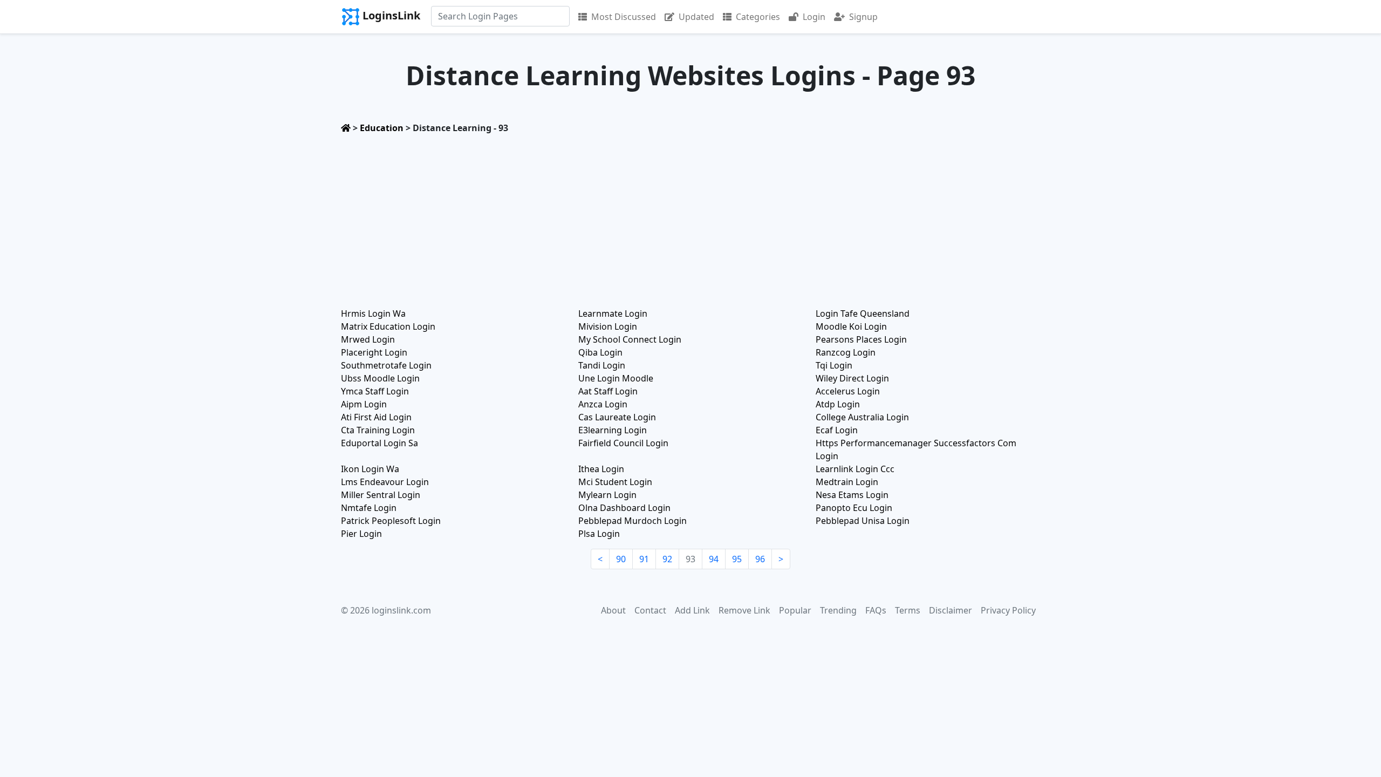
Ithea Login (601, 469)
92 (667, 559)
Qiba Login (600, 352)
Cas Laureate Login (617, 417)
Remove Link (744, 610)
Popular (795, 610)
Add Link (692, 610)
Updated (696, 17)
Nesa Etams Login (852, 495)
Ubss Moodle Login (380, 378)
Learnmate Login (612, 313)
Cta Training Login (378, 430)
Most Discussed (623, 17)
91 (644, 559)
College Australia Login (862, 417)
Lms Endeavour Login (385, 482)
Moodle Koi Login (851, 326)
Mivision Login (607, 326)
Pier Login (361, 534)
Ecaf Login (837, 430)
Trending (838, 610)
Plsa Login (599, 534)
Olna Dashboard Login (624, 508)
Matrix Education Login (388, 326)
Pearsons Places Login (861, 339)
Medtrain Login (847, 482)
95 (737, 559)
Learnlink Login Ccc (855, 469)
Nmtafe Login (368, 508)
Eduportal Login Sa (379, 443)
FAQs (875, 610)
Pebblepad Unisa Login (863, 521)
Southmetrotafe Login (386, 365)
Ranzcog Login (846, 352)
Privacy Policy (1008, 610)
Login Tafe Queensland (863, 313)
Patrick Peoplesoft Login (391, 521)
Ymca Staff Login (375, 391)
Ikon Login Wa (370, 469)
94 (714, 559)
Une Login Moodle (615, 378)
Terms (907, 610)
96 (760, 559)
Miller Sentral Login (380, 495)
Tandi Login (601, 365)
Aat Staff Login (608, 391)
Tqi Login (834, 365)
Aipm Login (364, 404)
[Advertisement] (690, 217)
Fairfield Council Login (623, 443)
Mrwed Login (368, 339)
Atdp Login (838, 404)
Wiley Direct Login (852, 378)
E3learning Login (612, 430)
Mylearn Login (607, 495)
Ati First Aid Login (376, 417)
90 (621, 559)
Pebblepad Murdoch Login (632, 521)
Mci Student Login (615, 482)
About (613, 610)
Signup (863, 17)
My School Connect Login (629, 339)
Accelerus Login (848, 391)
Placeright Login (374, 352)
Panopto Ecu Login (854, 508)
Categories (758, 17)
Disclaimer (950, 610)
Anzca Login (602, 404)
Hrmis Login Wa (373, 313)
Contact (650, 610)
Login (814, 17)
